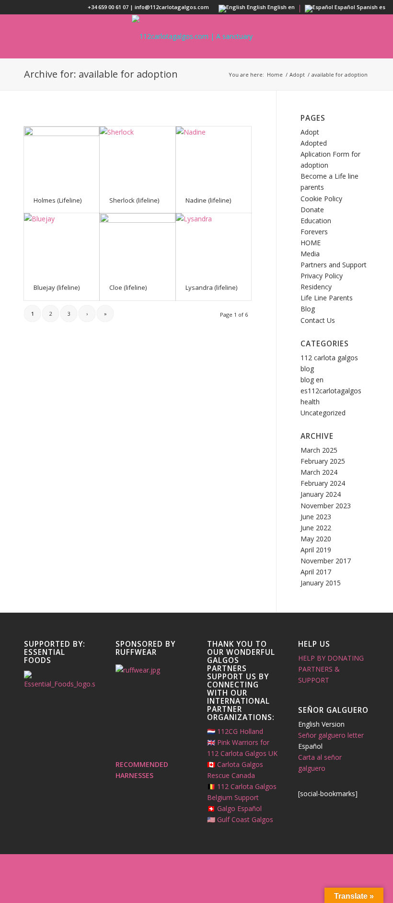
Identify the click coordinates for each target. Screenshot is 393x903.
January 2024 (321, 494)
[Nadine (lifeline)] (213, 156)
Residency (316, 286)
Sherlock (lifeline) (134, 200)
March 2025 (319, 450)
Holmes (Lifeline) (57, 200)
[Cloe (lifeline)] (137, 243)
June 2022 (316, 527)
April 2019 (316, 549)
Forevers (314, 231)
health (310, 401)
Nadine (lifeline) (208, 200)
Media (310, 253)
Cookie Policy (321, 198)
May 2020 (316, 538)
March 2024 (319, 472)
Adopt (310, 132)
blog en (312, 379)
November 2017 (326, 560)
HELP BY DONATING (331, 658)
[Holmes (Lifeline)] (61, 156)
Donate (312, 209)
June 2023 (316, 516)
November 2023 (326, 505)
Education (316, 220)
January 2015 (321, 582)
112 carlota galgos (329, 357)
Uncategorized (323, 412)
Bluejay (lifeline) (57, 287)
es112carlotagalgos (331, 390)
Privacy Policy (322, 275)
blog (307, 368)
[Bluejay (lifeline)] (61, 243)
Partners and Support (334, 264)
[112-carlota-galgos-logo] (196, 36)
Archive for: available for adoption (101, 74)
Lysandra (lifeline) (211, 287)
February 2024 (323, 483)
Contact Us (318, 320)
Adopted (314, 143)
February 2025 (323, 461)
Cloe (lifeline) (128, 287)
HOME (311, 242)
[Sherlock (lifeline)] (137, 156)
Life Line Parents (327, 297)
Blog (308, 308)
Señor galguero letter (331, 735)
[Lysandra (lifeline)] (213, 243)
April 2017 (316, 571)
